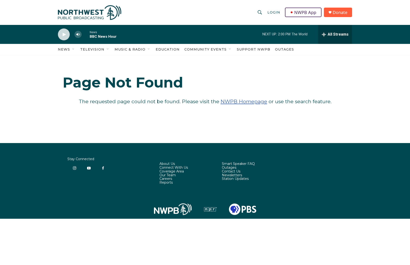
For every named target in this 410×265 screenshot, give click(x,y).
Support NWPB (253, 49)
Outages (284, 49)
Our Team (167, 175)
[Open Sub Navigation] (73, 49)
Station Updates (235, 179)
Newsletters (232, 175)
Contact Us (231, 171)
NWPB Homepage (244, 101)
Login (273, 12)
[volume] (78, 34)
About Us (167, 164)
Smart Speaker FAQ (238, 164)
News (64, 49)
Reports (166, 183)
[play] (64, 34)
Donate (340, 12)
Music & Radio (130, 49)
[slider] (85, 34)
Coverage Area (171, 171)
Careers (165, 179)
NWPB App (305, 12)
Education (168, 49)
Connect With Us (173, 168)
